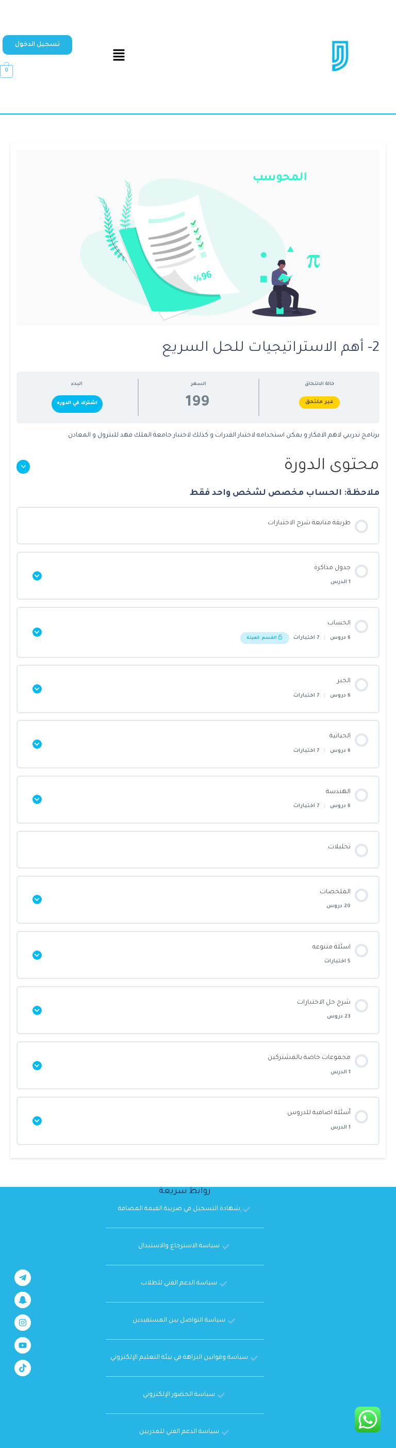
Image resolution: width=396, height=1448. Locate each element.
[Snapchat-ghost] (22, 1300)
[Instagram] (22, 1322)
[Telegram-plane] (22, 1277)
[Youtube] (22, 1345)
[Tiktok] (22, 1368)
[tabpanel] (198, 436)
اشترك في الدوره (77, 403)
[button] (37, 45)
